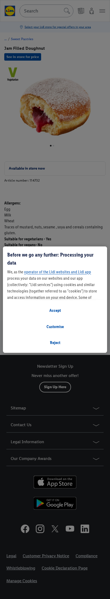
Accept (55, 310)
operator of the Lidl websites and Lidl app (57, 271)
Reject (55, 342)
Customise (55, 326)
